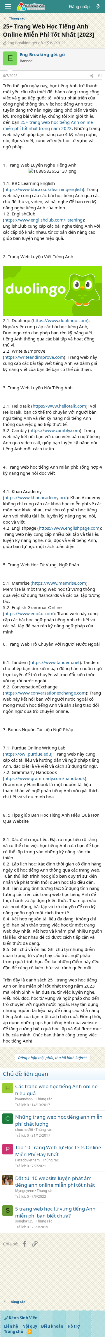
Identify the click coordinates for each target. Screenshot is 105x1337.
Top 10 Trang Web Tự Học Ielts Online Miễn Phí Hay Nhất (58, 1151)
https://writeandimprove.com (34, 357)
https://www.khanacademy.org (35, 497)
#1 (100, 75)
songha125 (24, 1221)
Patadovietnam (27, 1160)
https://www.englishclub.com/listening (43, 220)
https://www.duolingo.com (60, 320)
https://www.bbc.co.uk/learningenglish (43, 189)
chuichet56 (24, 1129)
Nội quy (29, 1326)
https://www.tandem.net (55, 662)
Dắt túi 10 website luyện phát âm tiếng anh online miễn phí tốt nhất (55, 1181)
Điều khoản (52, 1326)
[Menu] (8, 7)
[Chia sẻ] (92, 76)
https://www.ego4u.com (28, 613)
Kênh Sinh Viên (23, 1317)
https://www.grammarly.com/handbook (44, 778)
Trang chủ (13, 1331)
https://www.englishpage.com (69, 528)
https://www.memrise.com (59, 583)
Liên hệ (11, 1326)
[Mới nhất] (98, 6)
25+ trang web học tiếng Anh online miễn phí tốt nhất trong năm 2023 (48, 125)
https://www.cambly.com (54, 430)
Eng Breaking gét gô (25, 42)
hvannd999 (24, 1099)
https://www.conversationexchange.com (45, 693)
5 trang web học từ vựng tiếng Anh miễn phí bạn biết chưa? (55, 1212)
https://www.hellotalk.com (59, 406)
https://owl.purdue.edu (27, 754)
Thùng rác (44, 1099)
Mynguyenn (24, 1190)
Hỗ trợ (74, 1326)
